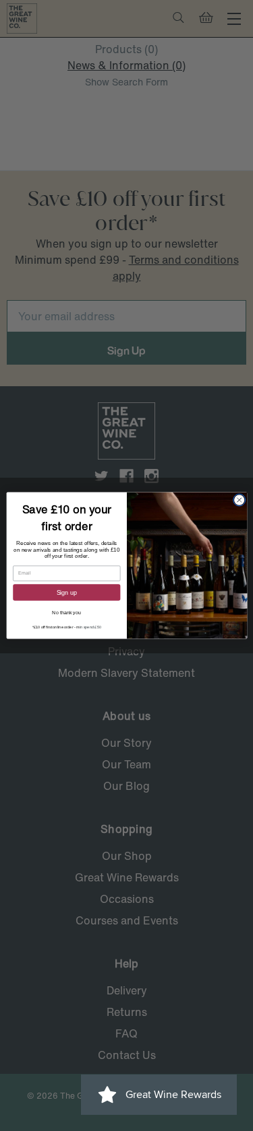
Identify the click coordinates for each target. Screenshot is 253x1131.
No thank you (66, 613)
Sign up (66, 592)
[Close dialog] (238, 500)
